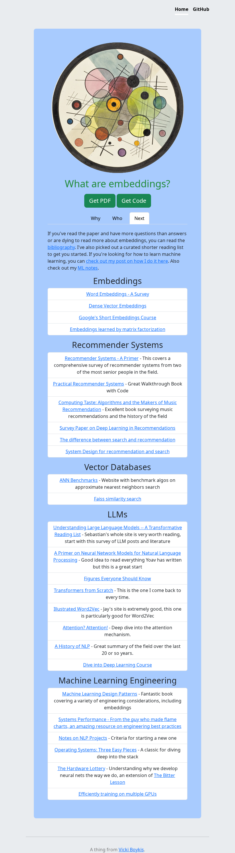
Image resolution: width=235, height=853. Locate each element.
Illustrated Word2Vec (76, 609)
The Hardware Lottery (81, 768)
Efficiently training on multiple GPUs (118, 794)
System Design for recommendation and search (118, 451)
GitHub (201, 9)
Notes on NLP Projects (83, 738)
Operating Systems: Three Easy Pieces (95, 750)
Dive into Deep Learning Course (117, 665)
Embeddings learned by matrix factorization (117, 329)
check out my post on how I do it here (127, 261)
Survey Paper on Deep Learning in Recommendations (117, 428)
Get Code (134, 201)
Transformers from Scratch (83, 590)
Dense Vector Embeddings (117, 306)
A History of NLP (72, 646)
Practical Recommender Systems (88, 384)
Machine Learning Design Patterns (99, 694)
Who (117, 218)
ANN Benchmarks (79, 480)
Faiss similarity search (117, 499)
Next (139, 218)
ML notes (88, 268)
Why (95, 218)
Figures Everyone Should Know (117, 578)
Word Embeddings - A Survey (117, 294)
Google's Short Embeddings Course (117, 317)
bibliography (61, 247)
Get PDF (100, 201)
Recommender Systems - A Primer (102, 358)
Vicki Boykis (131, 849)
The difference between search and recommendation (117, 440)
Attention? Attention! (85, 627)
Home (181, 9)
